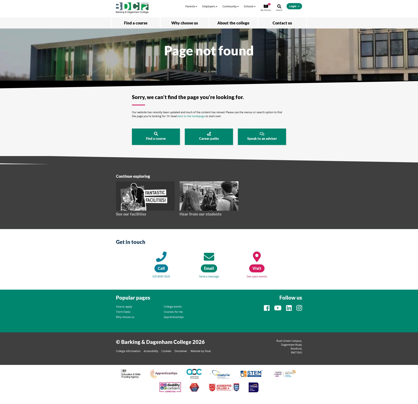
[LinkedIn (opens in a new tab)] (289, 309)
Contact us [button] (282, 23)
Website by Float (201, 351)
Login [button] (292, 6)
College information (128, 351)
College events (173, 306)
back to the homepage (191, 116)
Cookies (166, 351)
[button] (265, 8)
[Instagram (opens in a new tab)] (299, 309)
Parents (190, 6)
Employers (209, 6)
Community (230, 6)
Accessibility (151, 351)
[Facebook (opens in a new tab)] (267, 309)
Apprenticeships (174, 317)
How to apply (124, 306)
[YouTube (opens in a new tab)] (277, 309)
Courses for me (173, 312)
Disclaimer (181, 351)
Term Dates (123, 312)
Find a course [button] (135, 23)
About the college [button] (233, 23)
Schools (249, 6)
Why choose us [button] (184, 23)
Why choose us (125, 317)
